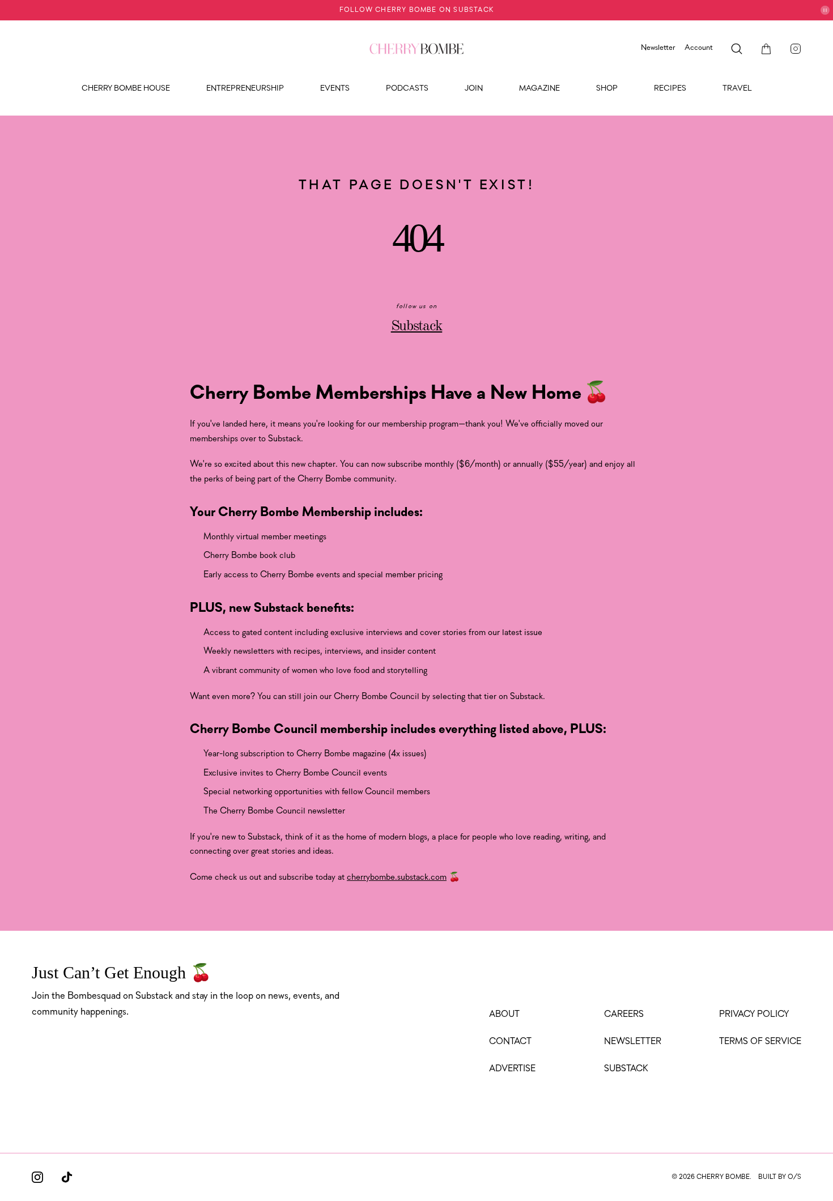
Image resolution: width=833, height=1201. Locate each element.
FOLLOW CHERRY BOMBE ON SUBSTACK (416, 10)
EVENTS (335, 88)
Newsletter (658, 48)
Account (699, 48)
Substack (417, 326)
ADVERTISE (512, 1069)
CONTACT (510, 1041)
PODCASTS (407, 88)
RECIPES (670, 88)
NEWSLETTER (632, 1041)
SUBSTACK (626, 1069)
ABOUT (504, 1014)
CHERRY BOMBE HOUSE (126, 88)
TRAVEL (737, 88)
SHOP (607, 88)
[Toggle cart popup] (766, 48)
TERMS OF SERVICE (760, 1041)
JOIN (474, 88)
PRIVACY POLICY (754, 1014)
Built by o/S (779, 1177)
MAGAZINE (539, 88)
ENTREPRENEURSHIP (245, 88)
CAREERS (624, 1014)
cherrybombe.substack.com (397, 877)
